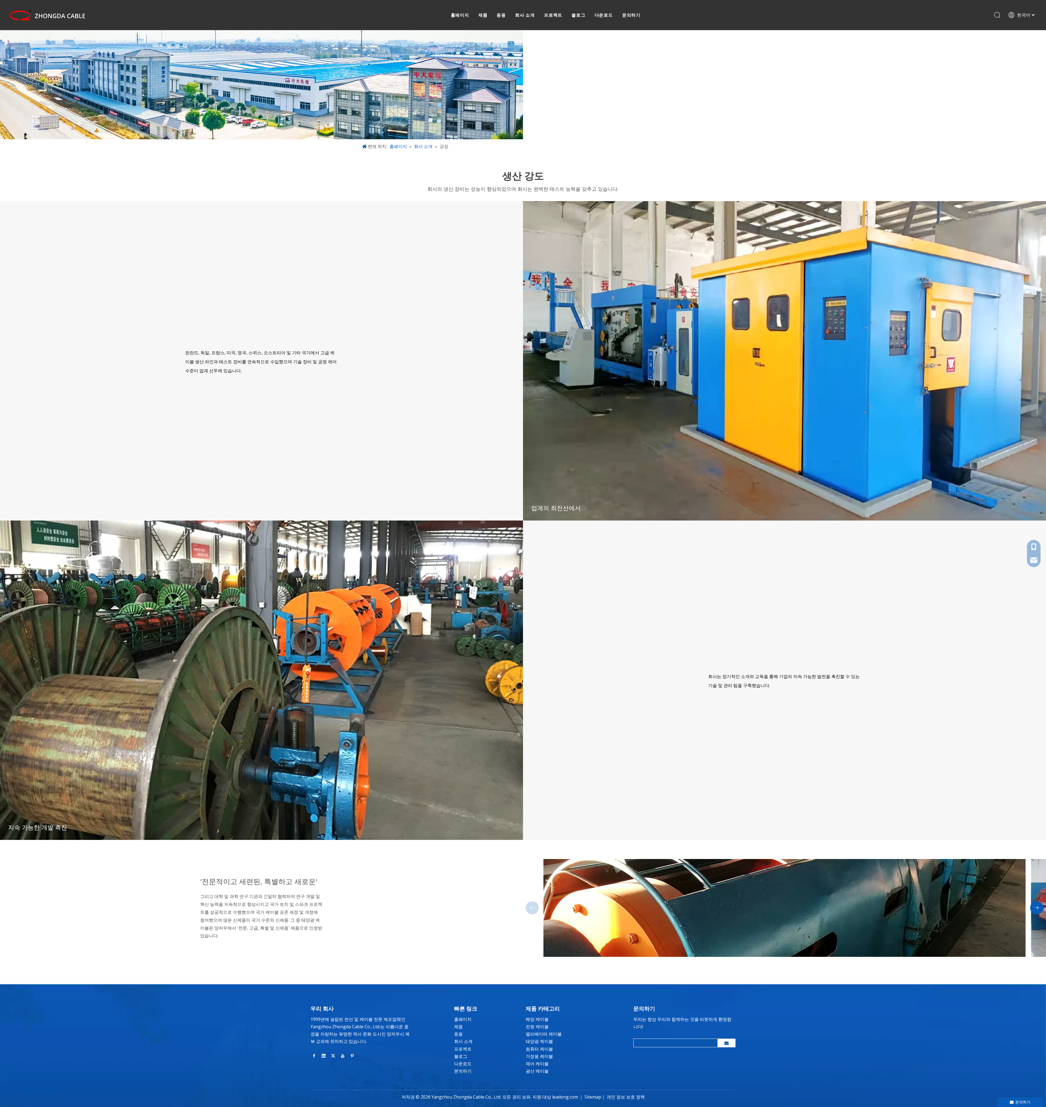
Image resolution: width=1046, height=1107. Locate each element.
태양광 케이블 (539, 1041)
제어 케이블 (537, 1064)
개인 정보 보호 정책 (626, 1097)
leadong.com (565, 1097)
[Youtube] (342, 1056)
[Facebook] (314, 1056)
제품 (483, 15)
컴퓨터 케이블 (539, 1049)
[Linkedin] (323, 1056)
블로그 (578, 15)
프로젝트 (553, 15)
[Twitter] (333, 1056)
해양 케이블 (537, 1019)
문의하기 (631, 15)
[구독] (726, 1043)
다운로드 (604, 15)
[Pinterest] (352, 1056)
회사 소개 (525, 15)
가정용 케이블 (539, 1056)
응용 (501, 15)
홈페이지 (460, 15)
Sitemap (593, 1097)
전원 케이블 (537, 1027)
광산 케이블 (537, 1071)
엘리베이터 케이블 (544, 1034)
